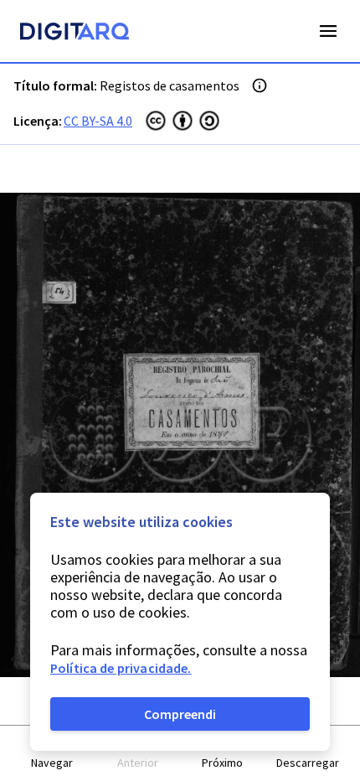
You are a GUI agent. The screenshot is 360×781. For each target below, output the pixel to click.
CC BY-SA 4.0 (98, 120)
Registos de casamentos (169, 85)
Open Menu (328, 31)
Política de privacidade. (121, 667)
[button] (52, 754)
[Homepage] (74, 33)
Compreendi (180, 714)
